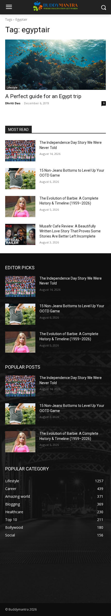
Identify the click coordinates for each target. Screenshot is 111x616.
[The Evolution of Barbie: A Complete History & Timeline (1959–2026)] (20, 206)
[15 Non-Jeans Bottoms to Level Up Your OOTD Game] (20, 178)
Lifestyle (12, 87)
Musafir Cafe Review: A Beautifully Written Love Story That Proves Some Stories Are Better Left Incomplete (70, 231)
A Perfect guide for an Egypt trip (43, 96)
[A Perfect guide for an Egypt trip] (55, 65)
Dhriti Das (12, 103)
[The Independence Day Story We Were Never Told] (20, 150)
